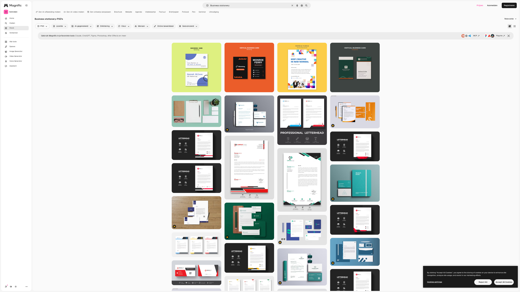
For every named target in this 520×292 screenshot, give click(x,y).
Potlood (185, 12)
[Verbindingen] (6, 286)
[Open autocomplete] (206, 5)
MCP (475, 36)
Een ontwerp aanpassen (100, 12)
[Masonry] (510, 26)
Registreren (509, 5)
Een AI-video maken (75, 12)
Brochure (118, 12)
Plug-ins (499, 36)
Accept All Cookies (504, 282)
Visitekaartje (150, 12)
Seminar (202, 12)
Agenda (138, 12)
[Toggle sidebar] (26, 5)
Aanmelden (492, 5)
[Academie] (11, 286)
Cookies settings (434, 282)
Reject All (483, 282)
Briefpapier (174, 12)
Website (128, 12)
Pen (193, 12)
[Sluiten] (508, 35)
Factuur (162, 12)
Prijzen (480, 5)
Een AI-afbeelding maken (50, 12)
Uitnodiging (214, 12)
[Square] (514, 26)
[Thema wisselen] (16, 286)
